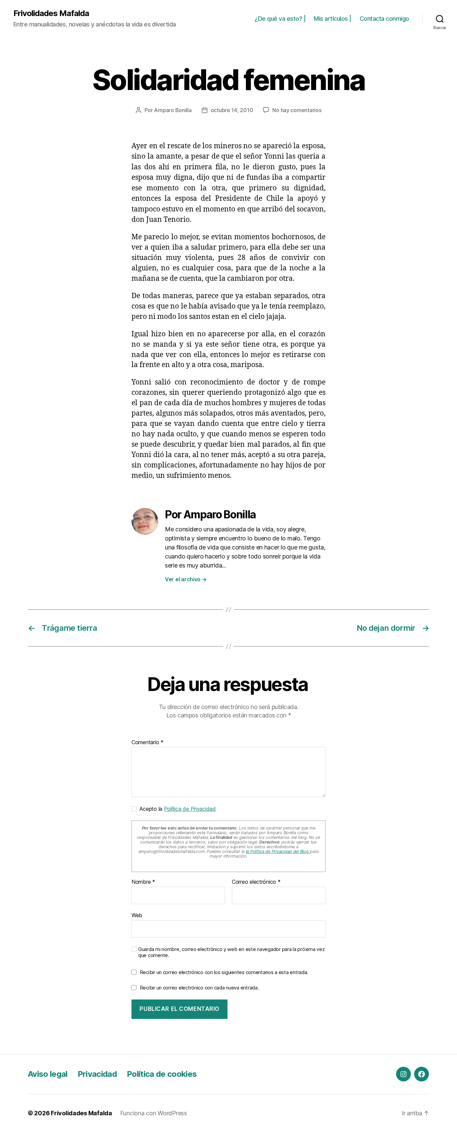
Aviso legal (48, 1074)
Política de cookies (162, 1074)
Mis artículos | (332, 18)
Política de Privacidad (190, 808)
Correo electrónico (256, 882)
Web (136, 915)
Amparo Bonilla (172, 110)
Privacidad (97, 1074)
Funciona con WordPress (153, 1113)
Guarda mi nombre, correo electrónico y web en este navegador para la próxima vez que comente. (231, 952)
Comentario (147, 742)
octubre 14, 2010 (232, 110)
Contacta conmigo (384, 18)
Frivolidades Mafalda (51, 13)
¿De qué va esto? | (280, 18)
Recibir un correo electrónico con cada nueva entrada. (199, 987)
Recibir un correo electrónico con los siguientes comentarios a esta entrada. (224, 972)
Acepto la (176, 808)
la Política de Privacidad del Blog (278, 851)
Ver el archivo (186, 579)
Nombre (143, 882)
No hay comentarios (296, 110)
